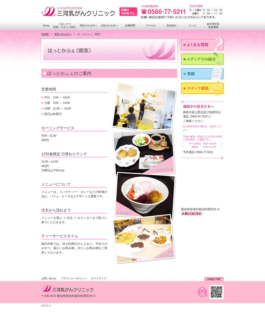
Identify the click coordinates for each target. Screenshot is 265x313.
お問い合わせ (48, 278)
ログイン (46, 305)
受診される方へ (63, 34)
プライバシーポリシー (73, 278)
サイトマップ (98, 278)
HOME (45, 34)
